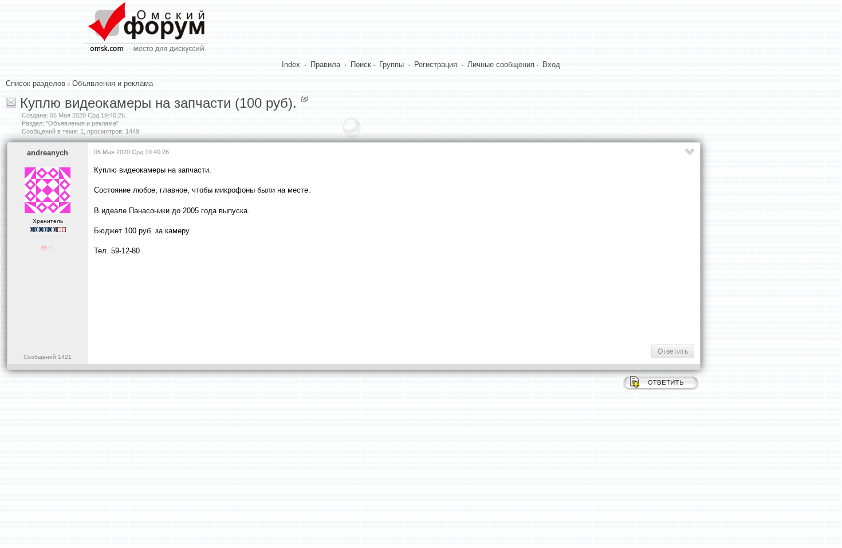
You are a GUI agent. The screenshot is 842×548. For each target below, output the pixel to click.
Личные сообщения (500, 64)
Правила (325, 64)
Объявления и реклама (112, 83)
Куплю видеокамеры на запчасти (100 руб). (158, 103)
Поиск (361, 64)
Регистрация (435, 64)
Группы (391, 64)
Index (291, 64)
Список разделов (35, 83)
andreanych (47, 152)
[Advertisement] (302, 298)
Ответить (673, 351)
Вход (551, 64)
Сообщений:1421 (47, 357)
